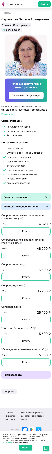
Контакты (9, 412)
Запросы (9, 391)
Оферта (23, 419)
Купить (26, 231)
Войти (44, 4)
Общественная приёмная (31, 412)
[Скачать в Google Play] (32, 430)
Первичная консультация (26, 95)
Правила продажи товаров (32, 415)
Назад (7, 12)
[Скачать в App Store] (39, 430)
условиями (7, 442)
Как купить (10, 419)
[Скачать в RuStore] (25, 430)
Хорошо (26, 447)
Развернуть (7, 114)
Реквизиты (10, 415)
